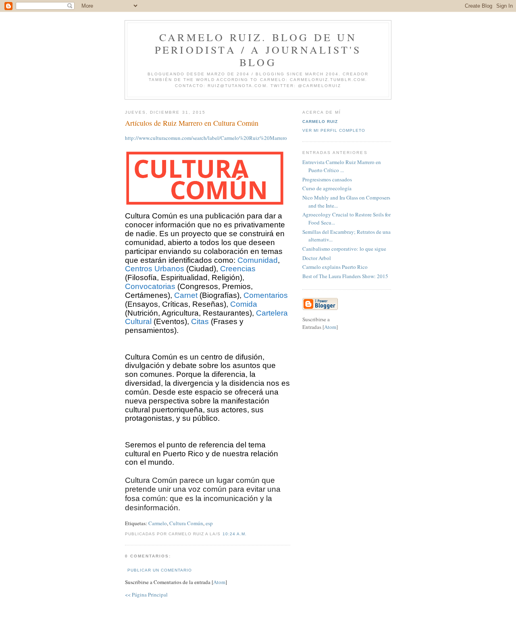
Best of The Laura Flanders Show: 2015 (345, 276)
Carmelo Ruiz (320, 121)
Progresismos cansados (327, 179)
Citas (200, 321)
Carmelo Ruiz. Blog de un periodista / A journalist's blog (258, 49)
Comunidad (257, 260)
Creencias (238, 268)
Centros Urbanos (154, 268)
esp (209, 523)
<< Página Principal (146, 594)
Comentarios (265, 295)
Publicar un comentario (159, 570)
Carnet (186, 295)
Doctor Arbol (316, 258)
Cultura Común (186, 523)
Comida (243, 304)
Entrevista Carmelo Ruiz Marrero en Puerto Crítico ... (341, 166)
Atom (219, 582)
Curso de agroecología (327, 188)
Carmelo (157, 523)
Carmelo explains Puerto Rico (335, 266)
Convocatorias (150, 286)
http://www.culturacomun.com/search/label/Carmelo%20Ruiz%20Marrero (206, 137)
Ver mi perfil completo (333, 130)
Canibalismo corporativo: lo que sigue (344, 248)
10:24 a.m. (235, 534)
